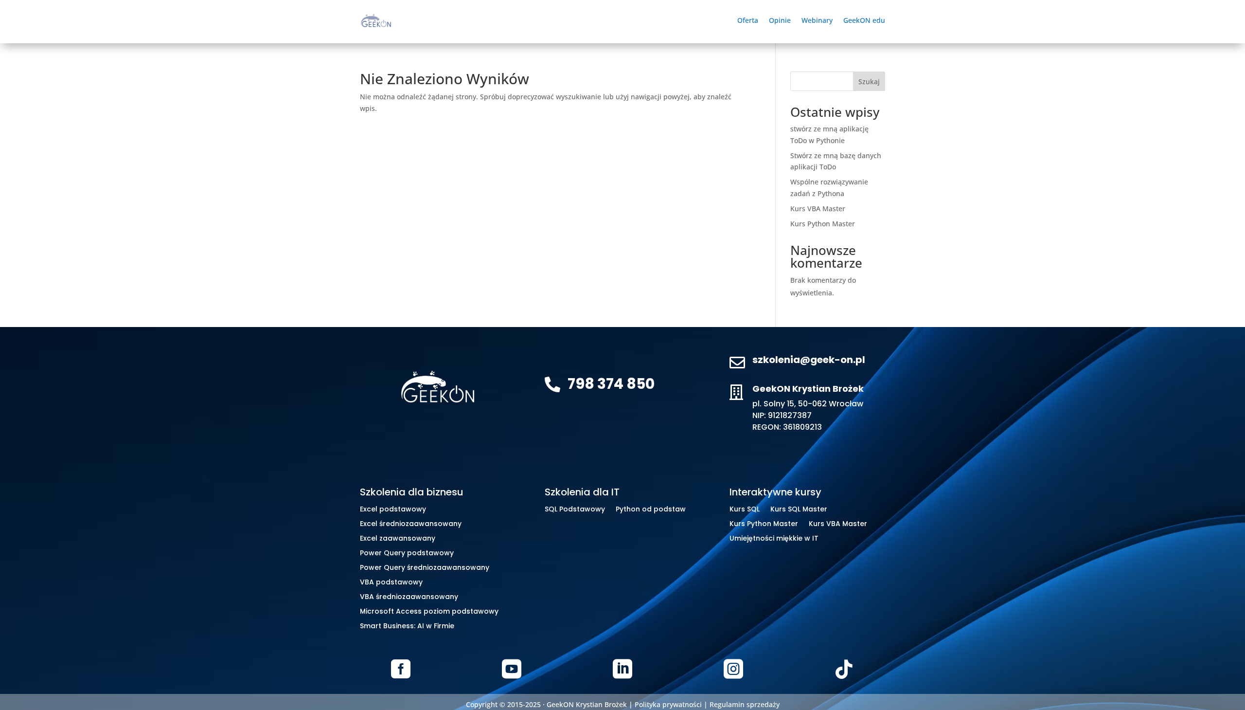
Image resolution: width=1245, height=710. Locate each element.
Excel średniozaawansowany (411, 524)
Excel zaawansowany (397, 539)
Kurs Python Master (822, 223)
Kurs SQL (744, 510)
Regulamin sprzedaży (745, 704)
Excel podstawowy (393, 510)
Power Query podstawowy (407, 553)
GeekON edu (864, 21)
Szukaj (869, 81)
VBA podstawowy (391, 583)
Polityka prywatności (668, 704)
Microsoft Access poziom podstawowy (429, 612)
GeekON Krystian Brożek (587, 704)
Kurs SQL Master (798, 510)
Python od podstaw (651, 510)
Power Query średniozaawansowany (424, 568)
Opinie (780, 21)
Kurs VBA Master (817, 208)
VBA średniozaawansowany (409, 597)
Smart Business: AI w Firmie (407, 626)
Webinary (817, 21)
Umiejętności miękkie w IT (773, 539)
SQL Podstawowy (575, 510)
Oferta (747, 21)
